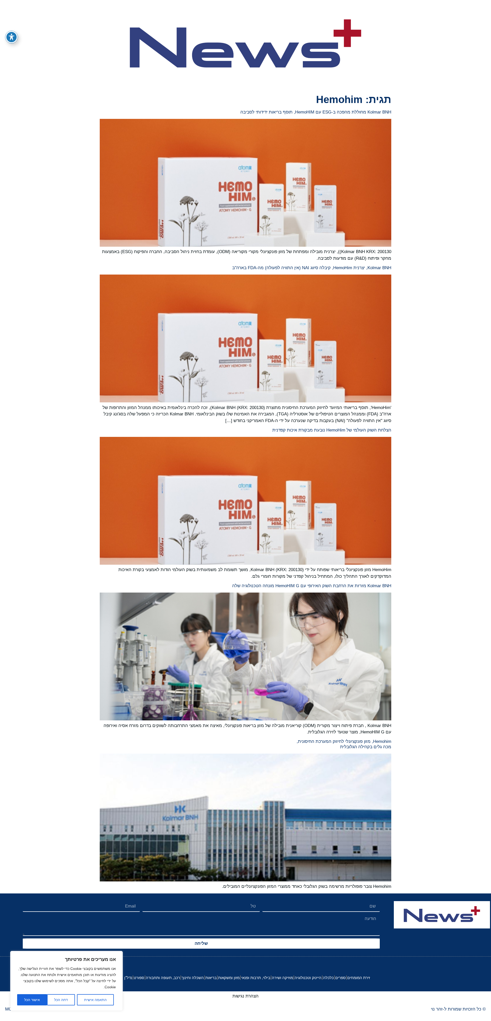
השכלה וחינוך (193, 977)
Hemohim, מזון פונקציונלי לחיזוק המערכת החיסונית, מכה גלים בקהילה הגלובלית (344, 744)
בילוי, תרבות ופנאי (255, 977)
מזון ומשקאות (229, 977)
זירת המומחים (358, 977)
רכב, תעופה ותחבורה (163, 977)
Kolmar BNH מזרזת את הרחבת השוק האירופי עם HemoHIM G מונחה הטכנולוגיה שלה (311, 585)
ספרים (340, 977)
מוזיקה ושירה (282, 977)
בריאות (211, 977)
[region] (66, 981)
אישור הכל (32, 1000)
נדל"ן (128, 977)
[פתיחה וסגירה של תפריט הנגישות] (11, 37)
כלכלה (328, 977)
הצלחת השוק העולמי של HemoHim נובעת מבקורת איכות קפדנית (331, 430)
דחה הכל (61, 1000)
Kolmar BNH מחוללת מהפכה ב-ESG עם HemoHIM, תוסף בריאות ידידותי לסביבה (315, 112)
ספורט (139, 977)
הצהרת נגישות (245, 996)
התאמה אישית (95, 1000)
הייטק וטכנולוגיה (308, 977)
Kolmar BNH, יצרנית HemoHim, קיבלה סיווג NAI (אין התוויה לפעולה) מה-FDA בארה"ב (311, 267)
